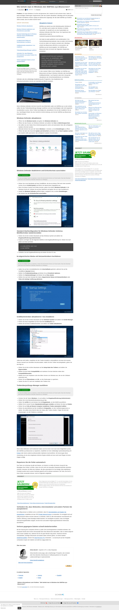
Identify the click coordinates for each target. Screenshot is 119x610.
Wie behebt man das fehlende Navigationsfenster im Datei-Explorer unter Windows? (88, 19)
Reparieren (43, 1)
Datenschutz (3, 607)
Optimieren (61, 1)
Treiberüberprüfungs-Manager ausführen (27, 50)
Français (20, 575)
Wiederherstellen (97, 143)
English (20, 577)
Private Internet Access (44, 514)
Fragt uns (78, 5)
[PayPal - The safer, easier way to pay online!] (68, 566)
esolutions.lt (98, 606)
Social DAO (33, 3)
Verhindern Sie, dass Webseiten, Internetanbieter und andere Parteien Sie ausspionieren (27, 55)
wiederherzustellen (22, 537)
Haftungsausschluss (68, 598)
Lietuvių (40, 575)
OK (19, 608)
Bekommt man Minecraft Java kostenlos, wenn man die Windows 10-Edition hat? (95, 109)
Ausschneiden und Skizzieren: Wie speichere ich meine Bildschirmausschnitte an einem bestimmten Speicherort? (95, 116)
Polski (39, 577)
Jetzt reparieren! (22, 65)
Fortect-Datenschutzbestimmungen (37, 503)
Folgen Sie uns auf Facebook (70, 603)
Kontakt (83, 598)
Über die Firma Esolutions (25, 562)
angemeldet (24, 586)
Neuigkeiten (34, 1)
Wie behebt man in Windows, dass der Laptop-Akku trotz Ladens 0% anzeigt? (95, 64)
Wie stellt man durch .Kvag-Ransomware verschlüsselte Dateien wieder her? (95, 134)
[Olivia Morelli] (25, 9)
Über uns (36, 598)
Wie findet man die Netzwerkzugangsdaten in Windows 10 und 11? (80, 101)
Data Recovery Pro (39, 537)
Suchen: (91, 1)
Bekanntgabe (77, 598)
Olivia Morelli (21, 9)
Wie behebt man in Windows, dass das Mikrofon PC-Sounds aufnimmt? (95, 58)
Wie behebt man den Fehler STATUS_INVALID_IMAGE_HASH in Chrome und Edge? (87, 25)
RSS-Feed (43, 603)
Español (59, 575)
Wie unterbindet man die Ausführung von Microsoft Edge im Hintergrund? (80, 107)
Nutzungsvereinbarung (44, 598)
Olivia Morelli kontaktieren (37, 560)
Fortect (19, 453)
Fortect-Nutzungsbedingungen (23, 503)
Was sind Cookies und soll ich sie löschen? (81, 48)
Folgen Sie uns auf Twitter (54, 603)
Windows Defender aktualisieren (25, 26)
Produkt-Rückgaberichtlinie (50, 503)
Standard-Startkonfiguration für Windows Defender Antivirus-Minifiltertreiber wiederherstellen (27, 35)
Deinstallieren (52, 1)
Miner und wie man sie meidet (94, 48)
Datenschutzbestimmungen (57, 598)
